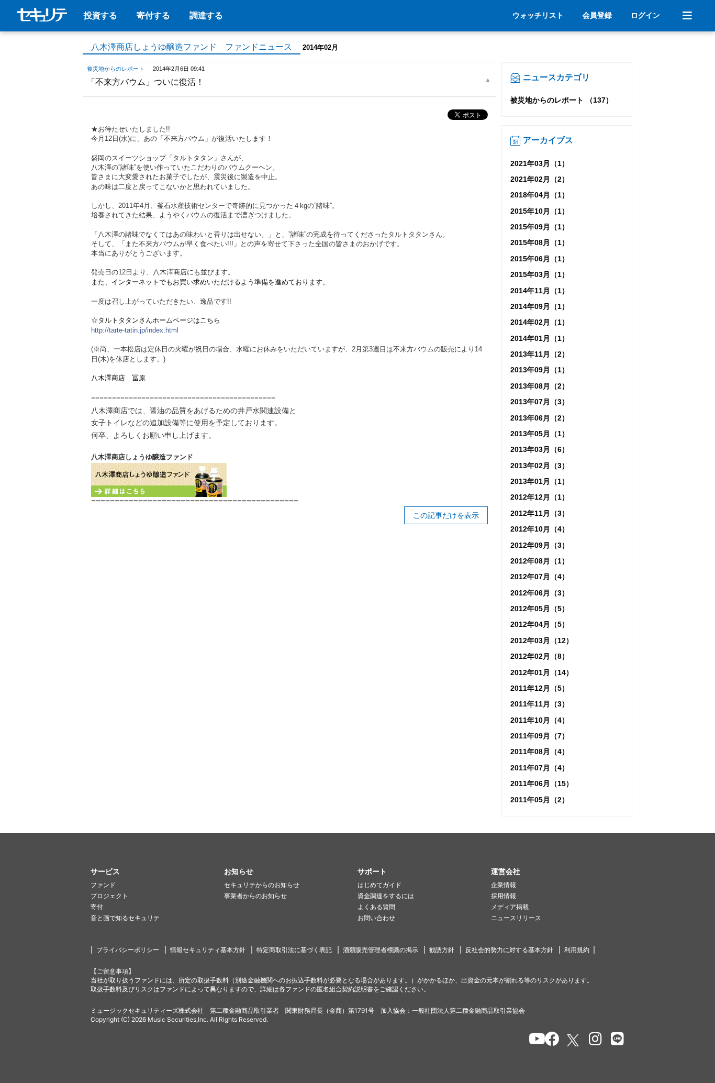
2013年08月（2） (539, 386)
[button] (157, 872)
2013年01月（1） (539, 481)
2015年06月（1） (539, 259)
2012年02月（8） (539, 656)
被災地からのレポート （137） (561, 100)
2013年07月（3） (539, 401)
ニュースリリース (516, 918)
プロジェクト (109, 896)
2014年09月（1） (539, 306)
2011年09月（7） (539, 736)
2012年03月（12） (541, 640)
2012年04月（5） (539, 624)
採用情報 (503, 896)
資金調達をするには (386, 896)
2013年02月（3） (539, 465)
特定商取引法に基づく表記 (294, 950)
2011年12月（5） (539, 688)
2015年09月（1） (539, 227)
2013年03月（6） (539, 449)
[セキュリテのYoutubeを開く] (533, 1040)
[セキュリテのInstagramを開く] (593, 1040)
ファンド (103, 885)
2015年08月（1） (539, 242)
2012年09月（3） (539, 545)
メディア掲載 (510, 907)
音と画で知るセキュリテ (125, 918)
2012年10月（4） (539, 529)
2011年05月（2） (539, 799)
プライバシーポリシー (127, 950)
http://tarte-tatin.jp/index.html (134, 330)
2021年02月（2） (539, 179)
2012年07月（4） (539, 576)
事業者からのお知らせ (255, 896)
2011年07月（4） (539, 768)
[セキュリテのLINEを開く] (615, 1040)
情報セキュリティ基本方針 (207, 950)
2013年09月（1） (539, 370)
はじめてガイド (379, 885)
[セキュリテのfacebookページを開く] (549, 1040)
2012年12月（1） (539, 497)
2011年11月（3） (539, 704)
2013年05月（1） (539, 433)
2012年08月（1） (539, 561)
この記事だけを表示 (446, 515)
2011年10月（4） (539, 720)
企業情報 (503, 885)
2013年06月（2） (539, 418)
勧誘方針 (441, 950)
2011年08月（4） (539, 751)
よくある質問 (376, 907)
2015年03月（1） (539, 274)
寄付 (97, 907)
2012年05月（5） (539, 608)
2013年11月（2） (539, 354)
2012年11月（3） (539, 513)
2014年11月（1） (539, 290)
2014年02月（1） (539, 322)
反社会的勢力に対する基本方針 (509, 950)
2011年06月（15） (541, 783)
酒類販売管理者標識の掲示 (380, 950)
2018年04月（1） (539, 195)
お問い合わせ (376, 918)
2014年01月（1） (539, 338)
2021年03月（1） (539, 163)
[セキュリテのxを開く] (573, 1040)
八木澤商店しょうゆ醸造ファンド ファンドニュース (191, 46)
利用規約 (576, 950)
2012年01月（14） (541, 672)
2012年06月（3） (539, 593)
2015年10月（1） (539, 211)
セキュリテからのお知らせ (261, 885)
